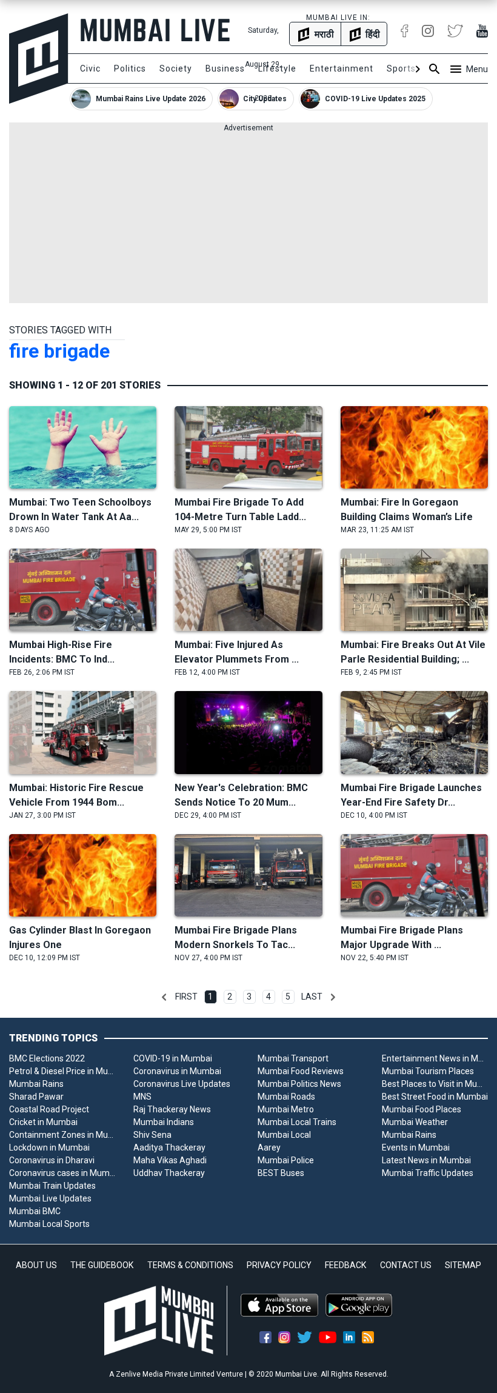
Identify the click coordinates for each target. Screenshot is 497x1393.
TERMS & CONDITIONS (190, 1265)
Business (225, 68)
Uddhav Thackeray (169, 1173)
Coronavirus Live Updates (181, 1084)
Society (175, 68)
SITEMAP (463, 1265)
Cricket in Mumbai (43, 1122)
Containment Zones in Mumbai (62, 1135)
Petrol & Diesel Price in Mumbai (62, 1071)
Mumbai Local (284, 1135)
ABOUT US (36, 1265)
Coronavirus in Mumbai (177, 1071)
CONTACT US (406, 1265)
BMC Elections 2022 (47, 1058)
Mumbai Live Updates (50, 1198)
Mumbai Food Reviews (301, 1071)
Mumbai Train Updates (52, 1186)
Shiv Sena (152, 1135)
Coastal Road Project (49, 1109)
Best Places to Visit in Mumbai (435, 1084)
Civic (90, 68)
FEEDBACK (345, 1265)
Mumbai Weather (415, 1122)
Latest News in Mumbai (426, 1160)
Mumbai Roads (286, 1096)
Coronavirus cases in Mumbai (62, 1173)
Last (311, 996)
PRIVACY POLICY (279, 1265)
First (186, 996)
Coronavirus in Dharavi (52, 1160)
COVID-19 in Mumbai (172, 1058)
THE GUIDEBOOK (101, 1265)
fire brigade (59, 350)
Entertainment (341, 68)
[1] (164, 997)
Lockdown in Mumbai (49, 1147)
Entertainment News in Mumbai (435, 1058)
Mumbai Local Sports (49, 1224)
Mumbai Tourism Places (428, 1071)
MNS (142, 1096)
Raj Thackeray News (172, 1109)
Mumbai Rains (36, 1084)
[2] (332, 997)
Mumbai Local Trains (297, 1122)
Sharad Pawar (36, 1096)
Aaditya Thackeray (169, 1147)
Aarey (269, 1147)
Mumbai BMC (35, 1211)
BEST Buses (281, 1173)
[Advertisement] (248, 218)
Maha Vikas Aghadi (170, 1160)
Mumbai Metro (286, 1109)
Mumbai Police (286, 1160)
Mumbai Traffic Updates (427, 1173)
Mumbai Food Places (421, 1109)
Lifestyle (277, 68)
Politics (130, 68)
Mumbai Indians (163, 1122)
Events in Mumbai (416, 1147)
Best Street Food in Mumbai (435, 1096)
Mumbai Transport (293, 1058)
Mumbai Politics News (299, 1084)
